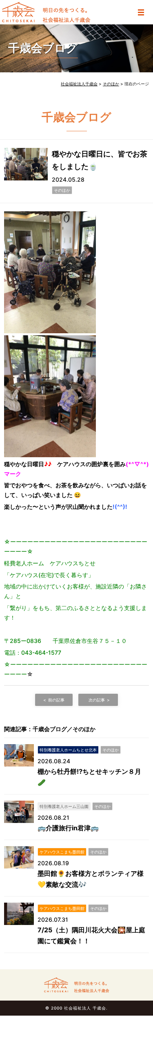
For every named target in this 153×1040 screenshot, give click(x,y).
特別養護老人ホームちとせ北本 (68, 749)
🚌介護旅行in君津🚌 (68, 828)
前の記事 (56, 699)
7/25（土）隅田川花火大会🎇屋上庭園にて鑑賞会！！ (91, 935)
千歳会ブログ (43, 48)
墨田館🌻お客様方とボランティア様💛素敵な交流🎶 (91, 878)
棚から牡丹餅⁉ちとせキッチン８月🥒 (89, 776)
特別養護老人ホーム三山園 (64, 806)
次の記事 (97, 699)
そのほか (62, 190)
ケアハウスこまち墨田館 (62, 851)
